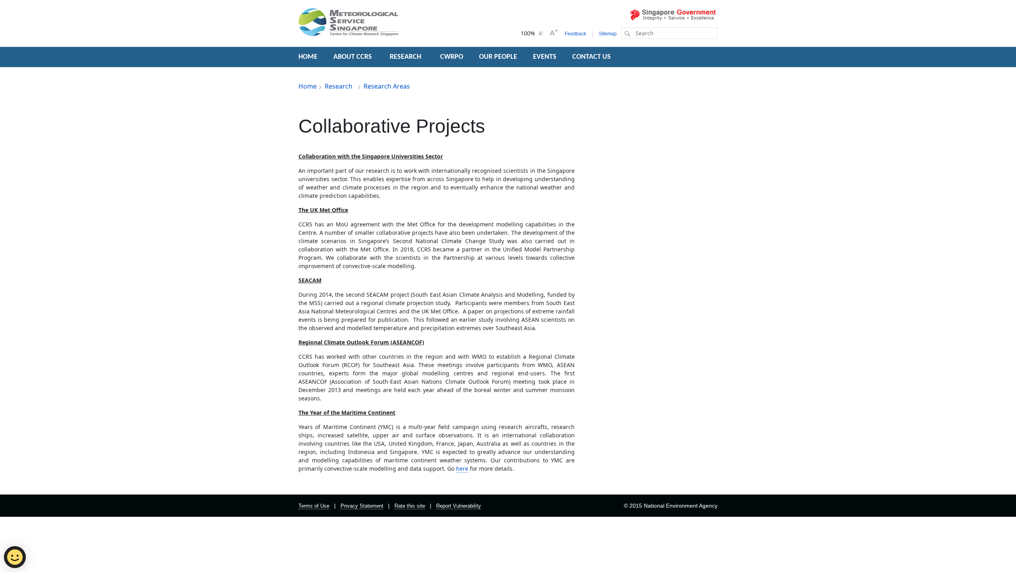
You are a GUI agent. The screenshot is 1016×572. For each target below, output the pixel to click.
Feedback (575, 34)
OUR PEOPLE (498, 57)
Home (307, 86)
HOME (308, 57)
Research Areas (387, 86)
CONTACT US (591, 57)
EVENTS (544, 57)
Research (339, 86)
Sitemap (608, 34)
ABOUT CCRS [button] (352, 57)
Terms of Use (313, 506)
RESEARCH (406, 57)
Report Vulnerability (458, 506)
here (462, 468)
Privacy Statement (362, 506)
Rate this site (409, 506)
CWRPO (451, 57)
